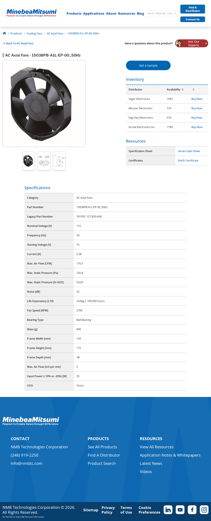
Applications (93, 13)
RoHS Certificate (188, 160)
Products (73, 13)
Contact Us (193, 19)
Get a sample (148, 65)
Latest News (151, 463)
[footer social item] (168, 509)
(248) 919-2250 (24, 455)
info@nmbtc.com (26, 463)
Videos (146, 471)
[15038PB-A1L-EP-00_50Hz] (33, 13)
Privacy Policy (108, 509)
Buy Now (196, 99)
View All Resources (157, 446)
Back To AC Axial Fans (19, 43)
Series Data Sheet (189, 151)
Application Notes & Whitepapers (170, 455)
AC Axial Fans (55, 33)
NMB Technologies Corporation (39, 446)
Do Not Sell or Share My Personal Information (23, 516)
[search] (175, 13)
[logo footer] (30, 424)
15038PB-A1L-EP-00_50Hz (83, 33)
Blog (140, 13)
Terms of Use (126, 509)
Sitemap (90, 509)
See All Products (102, 446)
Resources (126, 13)
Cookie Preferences (149, 509)
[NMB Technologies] (5, 33)
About (111, 13)
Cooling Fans (34, 33)
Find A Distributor (193, 9)
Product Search (102, 463)
